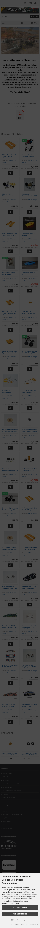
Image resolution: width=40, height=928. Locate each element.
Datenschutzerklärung (18, 925)
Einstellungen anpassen (21, 920)
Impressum (34, 925)
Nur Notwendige (20, 914)
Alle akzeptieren (20, 908)
